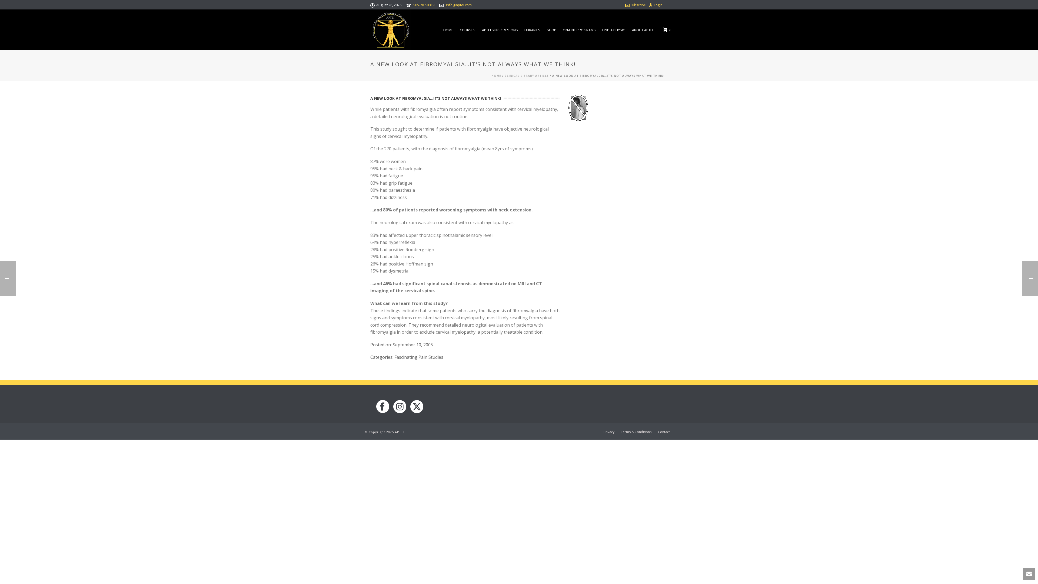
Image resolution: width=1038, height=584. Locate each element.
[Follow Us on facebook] (382, 407)
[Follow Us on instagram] (399, 407)
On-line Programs (579, 30)
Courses (467, 30)
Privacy (609, 432)
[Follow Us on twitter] (416, 407)
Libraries (532, 30)
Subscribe (638, 5)
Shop (551, 30)
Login (658, 5)
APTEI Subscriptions (500, 30)
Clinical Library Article (527, 76)
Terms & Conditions (636, 432)
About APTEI (642, 30)
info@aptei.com (459, 4)
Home (448, 30)
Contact (664, 432)
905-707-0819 (423, 4)
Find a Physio (614, 30)
